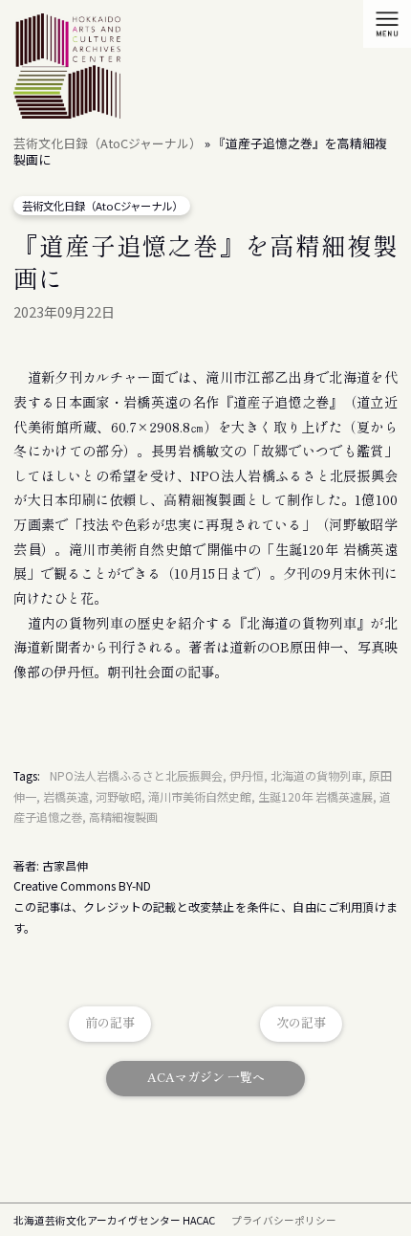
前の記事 (110, 1022)
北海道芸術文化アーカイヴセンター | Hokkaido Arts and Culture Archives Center (66, 68)
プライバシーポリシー (283, 1220)
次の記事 (301, 1022)
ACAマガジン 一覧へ (206, 1077)
